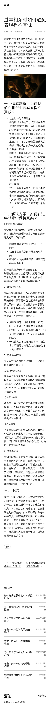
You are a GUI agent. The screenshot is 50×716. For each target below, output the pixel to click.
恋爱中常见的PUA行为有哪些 (17, 619)
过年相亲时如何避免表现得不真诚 (25, 22)
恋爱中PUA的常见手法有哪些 (17, 631)
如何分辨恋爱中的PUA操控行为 (18, 596)
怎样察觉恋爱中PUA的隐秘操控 (18, 608)
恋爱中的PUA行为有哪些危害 (17, 665)
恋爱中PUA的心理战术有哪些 (17, 642)
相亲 (7, 546)
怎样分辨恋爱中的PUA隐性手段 (18, 676)
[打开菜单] (44, 4)
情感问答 (18, 31)
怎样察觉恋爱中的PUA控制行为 (18, 653)
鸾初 (6, 4)
